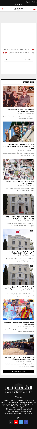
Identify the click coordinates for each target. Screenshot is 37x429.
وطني (31, 123)
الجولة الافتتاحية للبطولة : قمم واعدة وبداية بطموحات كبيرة (19, 323)
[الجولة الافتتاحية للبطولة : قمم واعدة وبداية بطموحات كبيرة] (18, 309)
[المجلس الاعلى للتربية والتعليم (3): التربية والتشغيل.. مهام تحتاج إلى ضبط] (18, 204)
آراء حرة (31, 160)
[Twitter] (21, 422)
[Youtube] (16, 422)
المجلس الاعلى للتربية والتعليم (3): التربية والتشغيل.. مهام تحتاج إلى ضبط (20, 217)
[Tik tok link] (15, 4)
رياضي (31, 301)
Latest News (28, 82)
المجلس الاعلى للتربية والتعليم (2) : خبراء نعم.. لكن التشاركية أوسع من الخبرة (18, 252)
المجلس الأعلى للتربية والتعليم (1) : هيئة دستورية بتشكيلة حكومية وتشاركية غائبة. (19, 287)
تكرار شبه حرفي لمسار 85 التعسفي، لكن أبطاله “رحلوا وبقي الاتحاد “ (20, 110)
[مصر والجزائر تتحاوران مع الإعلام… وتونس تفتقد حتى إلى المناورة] (18, 169)
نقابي (31, 336)
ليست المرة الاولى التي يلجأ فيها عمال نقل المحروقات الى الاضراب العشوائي (19, 358)
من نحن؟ (34, 2)
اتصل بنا (28, 2)
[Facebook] (26, 422)
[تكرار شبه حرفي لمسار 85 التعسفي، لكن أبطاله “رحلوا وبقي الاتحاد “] (18, 96)
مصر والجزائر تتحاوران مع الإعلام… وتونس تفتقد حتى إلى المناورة (20, 182)
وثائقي (31, 88)
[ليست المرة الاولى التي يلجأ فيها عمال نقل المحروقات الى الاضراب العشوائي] (18, 344)
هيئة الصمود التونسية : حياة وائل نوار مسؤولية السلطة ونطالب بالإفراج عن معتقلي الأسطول (18, 146)
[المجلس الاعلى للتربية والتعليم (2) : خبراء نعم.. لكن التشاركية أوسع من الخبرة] (18, 239)
